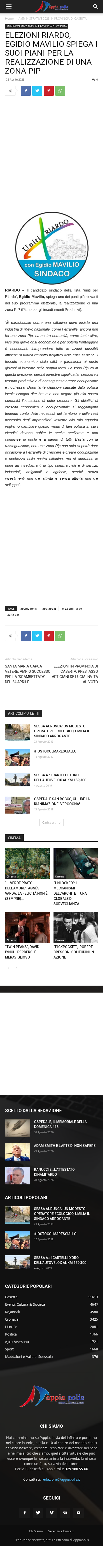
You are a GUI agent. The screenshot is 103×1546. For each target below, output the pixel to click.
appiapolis (49, 608)
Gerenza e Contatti (61, 1531)
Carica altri (50, 822)
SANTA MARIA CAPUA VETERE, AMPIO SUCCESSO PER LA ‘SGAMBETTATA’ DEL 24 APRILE (27, 674)
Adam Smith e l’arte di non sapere (65, 1146)
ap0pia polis (28, 608)
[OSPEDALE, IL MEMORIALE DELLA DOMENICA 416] (17, 1128)
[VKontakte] (65, 1513)
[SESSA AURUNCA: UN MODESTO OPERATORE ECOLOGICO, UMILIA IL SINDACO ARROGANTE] (17, 732)
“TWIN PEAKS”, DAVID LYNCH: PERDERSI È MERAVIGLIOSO (22, 952)
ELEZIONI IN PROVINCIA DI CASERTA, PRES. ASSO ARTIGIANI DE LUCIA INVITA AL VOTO (75, 674)
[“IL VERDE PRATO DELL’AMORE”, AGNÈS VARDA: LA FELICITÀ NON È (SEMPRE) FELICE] (27, 863)
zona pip (13, 614)
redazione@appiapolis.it (61, 1479)
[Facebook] (25, 1513)
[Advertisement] (51, 153)
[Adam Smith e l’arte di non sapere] (17, 1152)
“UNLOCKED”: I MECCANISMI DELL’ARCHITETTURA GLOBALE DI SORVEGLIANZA (70, 893)
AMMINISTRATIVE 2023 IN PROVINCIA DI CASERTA (52, 18)
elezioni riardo (72, 608)
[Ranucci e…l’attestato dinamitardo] (17, 1175)
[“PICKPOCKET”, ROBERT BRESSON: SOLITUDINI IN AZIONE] (76, 927)
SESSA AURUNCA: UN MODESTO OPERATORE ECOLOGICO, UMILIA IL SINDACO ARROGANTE (62, 731)
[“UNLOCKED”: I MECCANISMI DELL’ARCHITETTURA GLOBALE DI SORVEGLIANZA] (76, 863)
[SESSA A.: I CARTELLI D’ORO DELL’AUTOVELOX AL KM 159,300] (17, 780)
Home (9, 18)
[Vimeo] (51, 1513)
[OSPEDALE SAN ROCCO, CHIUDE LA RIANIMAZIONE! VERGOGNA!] (17, 805)
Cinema (11, 876)
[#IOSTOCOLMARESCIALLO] (17, 757)
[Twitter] (38, 1513)
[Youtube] (79, 1513)
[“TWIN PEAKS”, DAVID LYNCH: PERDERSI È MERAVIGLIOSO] (27, 927)
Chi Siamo (36, 1531)
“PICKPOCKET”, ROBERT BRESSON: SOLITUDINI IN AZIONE (74, 952)
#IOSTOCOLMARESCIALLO (55, 751)
